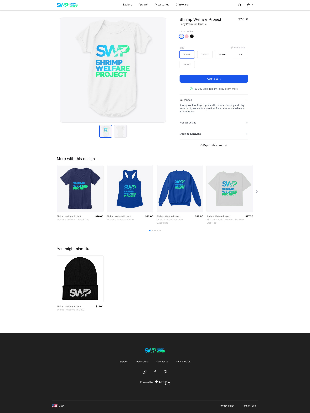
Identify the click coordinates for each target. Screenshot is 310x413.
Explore (127, 4)
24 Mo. (187, 64)
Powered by (146, 382)
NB (240, 54)
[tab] (106, 131)
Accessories (162, 4)
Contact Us (162, 361)
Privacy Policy (227, 405)
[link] (80, 188)
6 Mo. (187, 54)
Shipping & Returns (190, 133)
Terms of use (249, 405)
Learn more (231, 88)
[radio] (187, 54)
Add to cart (214, 78)
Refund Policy (183, 361)
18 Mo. (223, 54)
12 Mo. (205, 54)
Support (124, 361)
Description (186, 99)
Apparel (143, 4)
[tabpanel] (113, 70)
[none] (237, 47)
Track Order (142, 361)
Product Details (188, 122)
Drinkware (182, 4)
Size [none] (182, 47)
